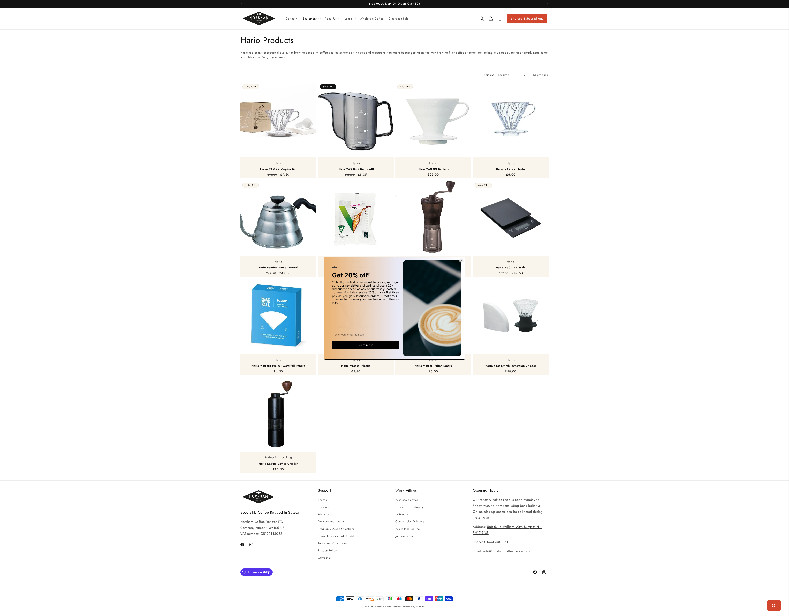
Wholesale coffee (407, 500)
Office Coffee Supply (409, 507)
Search (322, 500)
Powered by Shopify (413, 606)
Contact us (325, 558)
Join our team (404, 536)
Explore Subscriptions (527, 18)
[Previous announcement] (241, 4)
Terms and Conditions (332, 543)
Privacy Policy (327, 550)
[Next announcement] (547, 4)
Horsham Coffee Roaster (388, 606)
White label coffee (407, 529)
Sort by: (489, 75)
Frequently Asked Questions (336, 529)
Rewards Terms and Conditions (338, 536)
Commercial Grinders (409, 521)
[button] (291, 18)
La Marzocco (403, 514)
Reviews (323, 507)
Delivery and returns (331, 521)
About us (324, 514)
